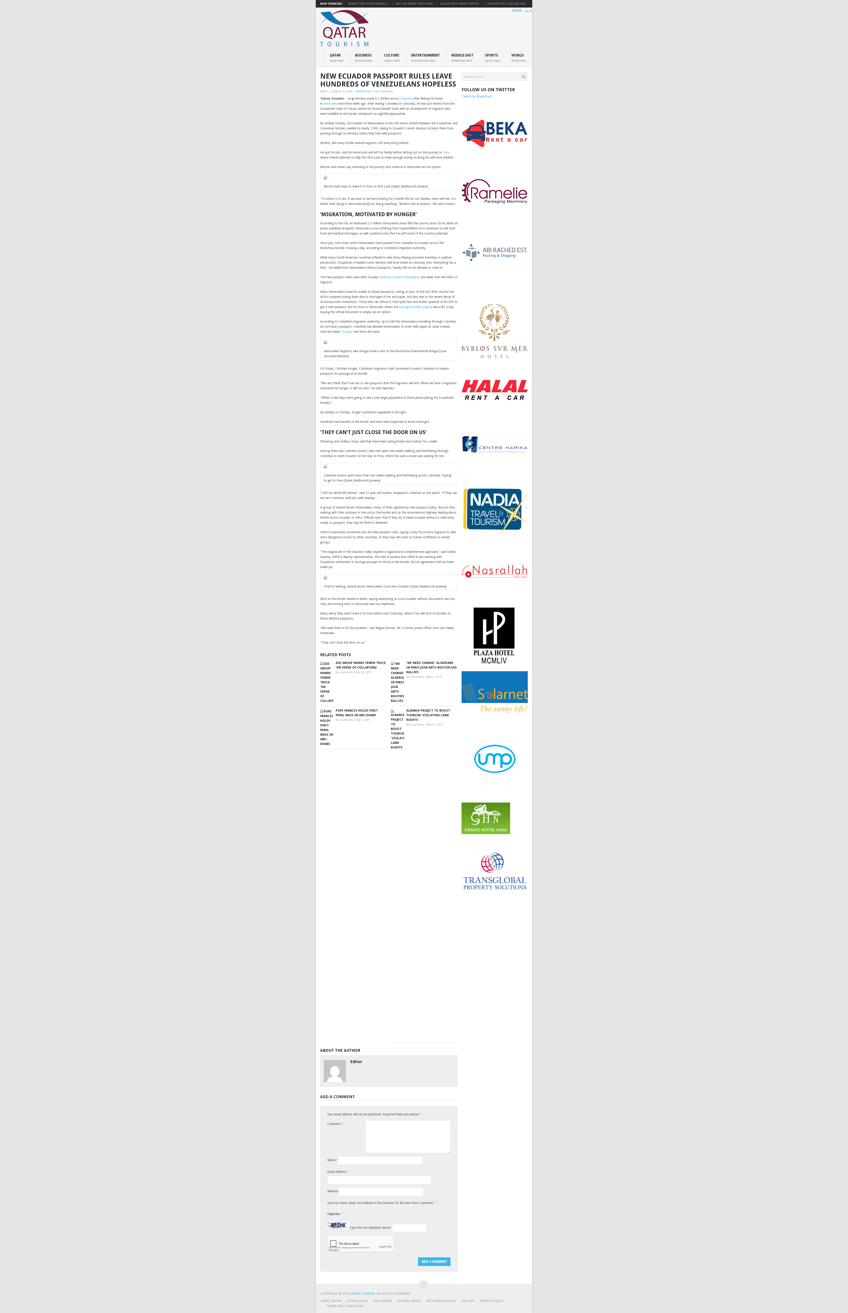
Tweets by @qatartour (477, 96)
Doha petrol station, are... (507, 3)
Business (364, 57)
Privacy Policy (492, 1301)
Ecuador (347, 331)
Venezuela (330, 103)
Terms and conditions (344, 1306)
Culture (392, 57)
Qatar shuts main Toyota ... (461, 3)
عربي (528, 10)
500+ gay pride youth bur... (415, 3)
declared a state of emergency (400, 277)
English (517, 10)
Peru (446, 152)
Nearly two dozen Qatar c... (368, 3)
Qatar (337, 57)
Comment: (335, 1124)
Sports (492, 57)
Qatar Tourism (362, 1293)
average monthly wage (414, 307)
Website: (333, 1191)
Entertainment (425, 57)
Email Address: (338, 1171)
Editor (324, 91)
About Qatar (331, 1301)
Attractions (357, 1301)
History (468, 1301)
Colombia (406, 98)
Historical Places (441, 1301)
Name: (332, 1160)
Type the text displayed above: (370, 1228)
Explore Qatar (409, 1301)
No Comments (384, 91)
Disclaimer (382, 1301)
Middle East (462, 57)
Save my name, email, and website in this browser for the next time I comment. (380, 1203)
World (518, 57)
